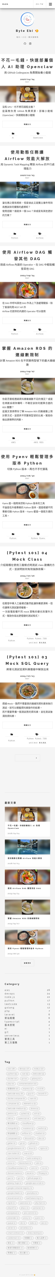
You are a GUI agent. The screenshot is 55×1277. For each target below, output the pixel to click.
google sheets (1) (15, 1193)
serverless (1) (25, 1228)
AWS (13, 442)
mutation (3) (28, 1128)
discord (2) (29, 1138)
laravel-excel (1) (14, 1198)
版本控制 (10, 1025)
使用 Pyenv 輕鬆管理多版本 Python (25, 948)
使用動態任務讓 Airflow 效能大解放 (25, 858)
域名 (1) (11, 1243)
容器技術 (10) (13, 1089)
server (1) (11, 1228)
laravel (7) (42, 1094)
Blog (5, 4)
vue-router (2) (13, 1153)
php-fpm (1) (40, 1203)
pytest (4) (25, 1114)
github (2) (33, 1143)
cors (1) (34, 1168)
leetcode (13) (38, 1074)
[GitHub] (25, 43)
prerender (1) (13, 1218)
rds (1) (22, 1223)
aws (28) (11, 1069)
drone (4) (34, 1109)
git (7, 1032)
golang (10, 1007)
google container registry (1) (20, 1188)
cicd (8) (40, 1089)
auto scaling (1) (33, 1158)
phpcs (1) (24, 1208)
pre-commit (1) (30, 1213)
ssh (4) (37, 1114)
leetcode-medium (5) (17, 1109)
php (7, 1011)
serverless (12, 1035)
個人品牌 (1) (41, 1238)
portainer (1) (38, 1208)
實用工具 (10, 1039)
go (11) (24, 1079)
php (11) (11, 1084)
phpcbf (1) (12, 1208)
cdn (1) (39, 1163)
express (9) (27, 1089)
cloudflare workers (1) (17, 1168)
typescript (12, 1021)
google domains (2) (16, 1148)
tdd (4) (10, 1119)
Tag (7, 1062)
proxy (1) (26, 1218)
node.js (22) (39, 1069)
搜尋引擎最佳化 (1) (15, 1248)
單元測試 (42, 642)
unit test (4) (39, 1119)
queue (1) (11, 1223)
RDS (42, 442)
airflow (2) (26, 1133)
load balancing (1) (33, 1198)
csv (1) (44, 1168)
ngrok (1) (11, 1203)
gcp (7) (30, 1094)
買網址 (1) (11, 1253)
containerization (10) (28, 1084)
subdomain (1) (14, 1238)
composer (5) (13, 1104)
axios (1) (11, 1163)
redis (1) (33, 1223)
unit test (33, 642)
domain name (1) (15, 1173)
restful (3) (42, 1128)
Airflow (40, 238)
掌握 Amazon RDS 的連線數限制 (24, 918)
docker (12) (12, 1079)
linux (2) (32, 1148)
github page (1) (34, 1178)
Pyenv (42, 538)
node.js (10, 997)
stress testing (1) (35, 1233)
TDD (45, 638)
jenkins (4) (12, 1114)
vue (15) (25, 1074)
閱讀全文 (27, 124)
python (10, 1000)
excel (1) (30, 1173)
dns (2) (41, 1138)
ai (6, 1028)
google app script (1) (35, 1183)
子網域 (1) (36, 1243)
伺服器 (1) (28, 1238)
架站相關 (10, 1018)
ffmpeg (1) (42, 1173)
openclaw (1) (25, 1203)
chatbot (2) (40, 1133)
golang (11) (36, 1079)
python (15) (12, 1074)
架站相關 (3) (12, 1133)
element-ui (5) (30, 1104)
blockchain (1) (25, 1163)
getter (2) (11, 1143)
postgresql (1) (13, 1213)
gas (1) (10, 1178)
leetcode (11, 1004)
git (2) (22, 1143)
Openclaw (38, 138)
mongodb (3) (13, 1128)
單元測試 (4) (13, 1124)
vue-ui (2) (28, 1153)
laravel (10, 1014)
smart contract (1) (15, 1233)
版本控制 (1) (32, 1248)
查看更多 (27, 963)
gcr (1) (20, 1178)
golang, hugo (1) (14, 1183)
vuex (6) (33, 1099)
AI (13, 138)
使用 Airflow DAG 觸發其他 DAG (24, 888)
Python (14, 238)
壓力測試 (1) (23, 1243)
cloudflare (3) (28, 1124)
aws (7, 990)
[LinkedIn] (30, 43)
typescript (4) (23, 1119)
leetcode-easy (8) (15, 1094)
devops (10, 993)
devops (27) (24, 1069)
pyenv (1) (39, 1218)
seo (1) (44, 1223)
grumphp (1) (32, 1193)
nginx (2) (43, 1148)
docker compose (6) (16, 1099)
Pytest (38, 638)
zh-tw (40, 4)
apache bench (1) (15, 1158)
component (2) (14, 1138)
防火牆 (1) (24, 1253)
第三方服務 (11, 1042)
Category (12, 984)
